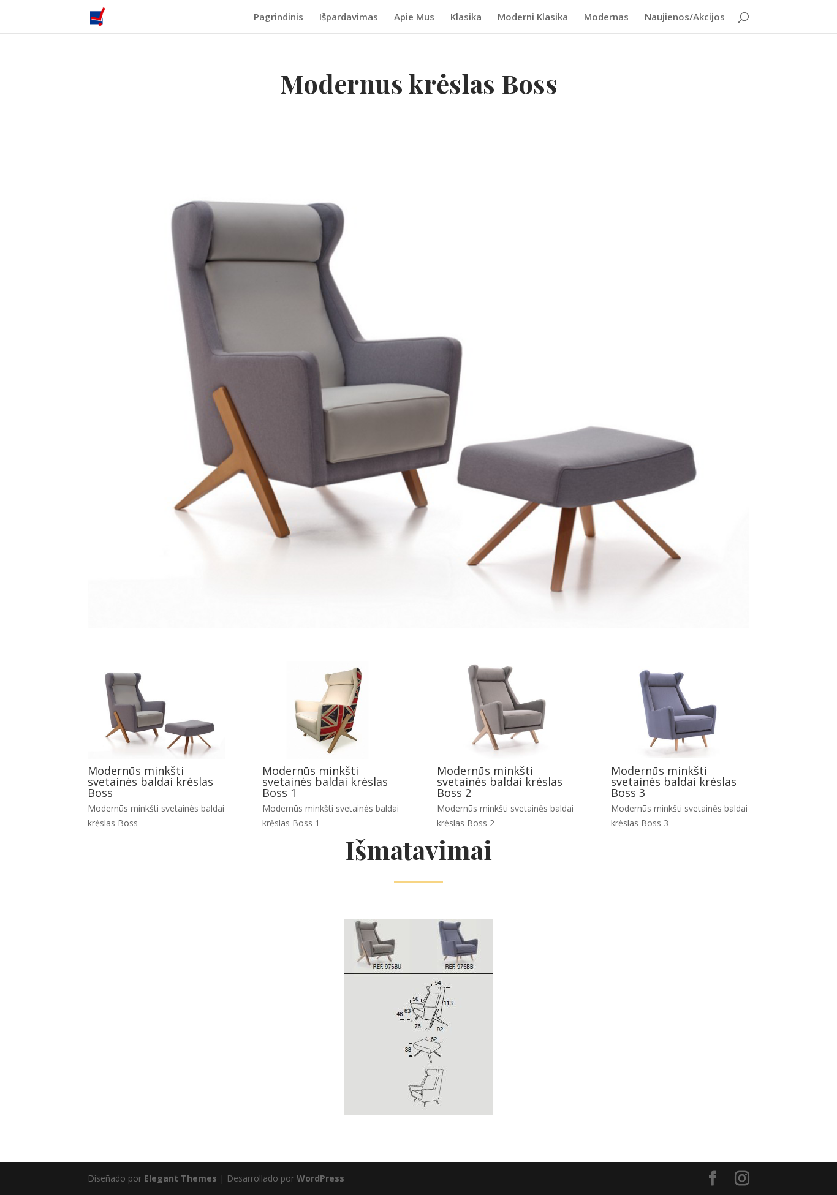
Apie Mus (414, 17)
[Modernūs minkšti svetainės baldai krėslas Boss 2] (506, 755)
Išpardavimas (348, 17)
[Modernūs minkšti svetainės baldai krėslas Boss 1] (331, 755)
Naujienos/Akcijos (685, 17)
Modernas (606, 17)
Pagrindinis (278, 17)
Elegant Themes (180, 1178)
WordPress (320, 1178)
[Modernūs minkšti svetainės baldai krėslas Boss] (156, 755)
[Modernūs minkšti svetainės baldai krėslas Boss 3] (680, 755)
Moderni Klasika (533, 17)
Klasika (466, 17)
